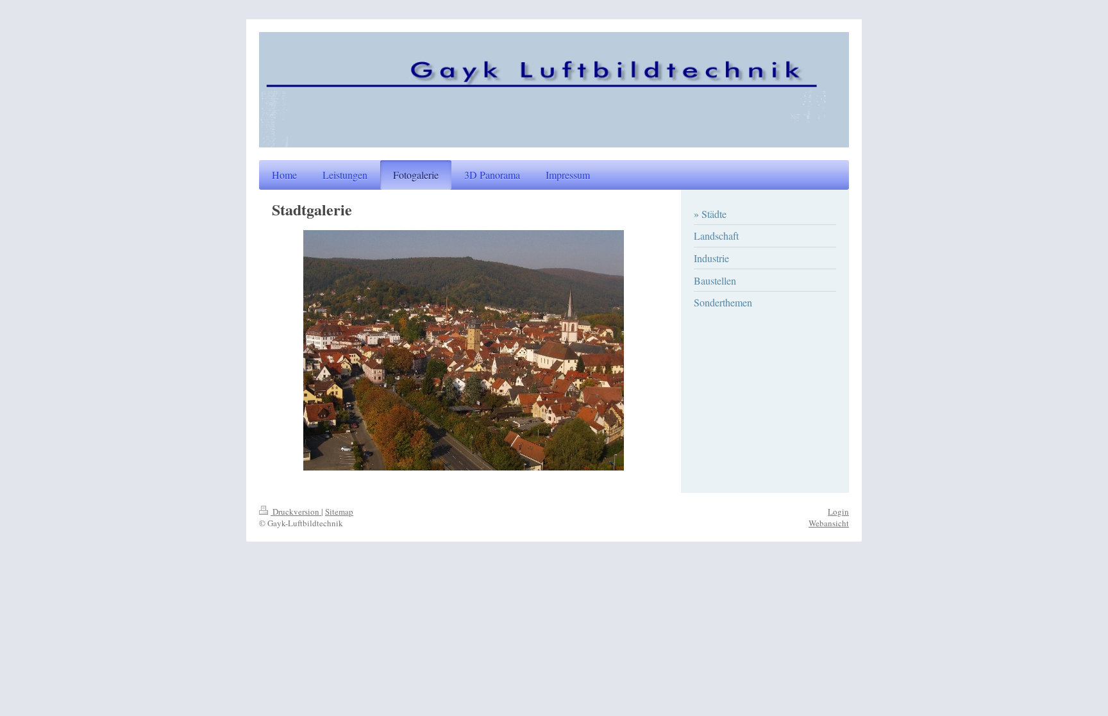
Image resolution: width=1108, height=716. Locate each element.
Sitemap (339, 511)
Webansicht (829, 523)
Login (838, 511)
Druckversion (296, 511)
